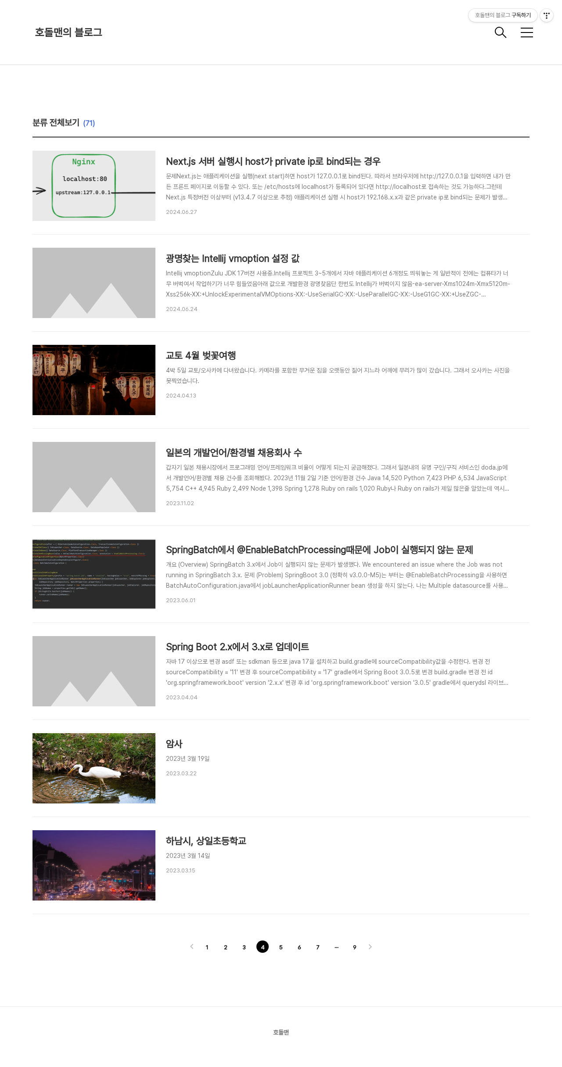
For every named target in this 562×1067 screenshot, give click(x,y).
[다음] (370, 947)
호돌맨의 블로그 (68, 32)
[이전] (192, 947)
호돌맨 (281, 1032)
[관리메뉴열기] (546, 15)
